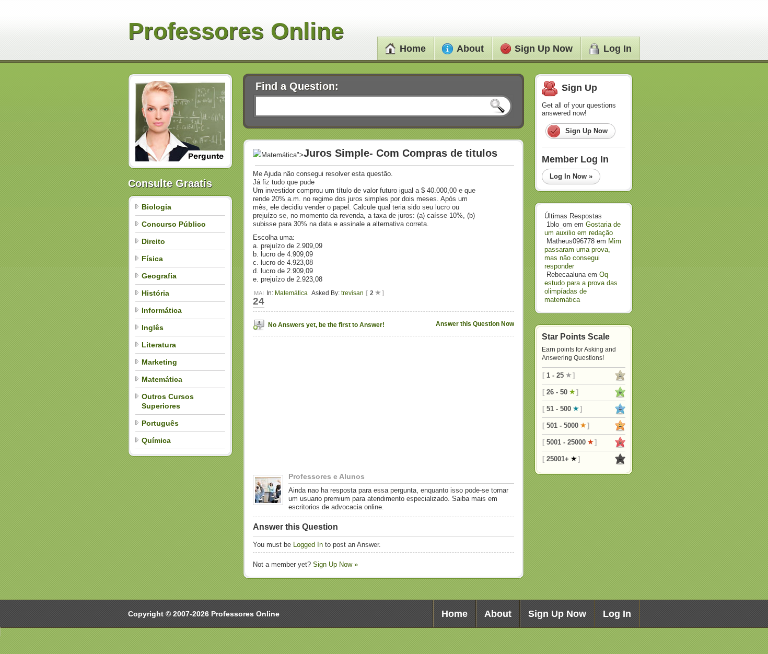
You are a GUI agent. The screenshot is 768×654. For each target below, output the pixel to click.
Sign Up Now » (335, 564)
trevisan (352, 293)
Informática (162, 310)
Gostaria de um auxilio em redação (582, 228)
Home (413, 48)
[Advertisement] (318, 407)
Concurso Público (174, 224)
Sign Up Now (544, 48)
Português (160, 423)
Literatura (159, 345)
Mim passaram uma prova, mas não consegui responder (582, 253)
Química (156, 440)
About (470, 48)
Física (152, 258)
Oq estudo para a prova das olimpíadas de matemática (581, 287)
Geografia (159, 276)
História (155, 293)
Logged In (308, 544)
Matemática (162, 379)
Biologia (156, 207)
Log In (617, 48)
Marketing (159, 362)
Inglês (153, 327)
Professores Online (236, 31)
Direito (153, 241)
